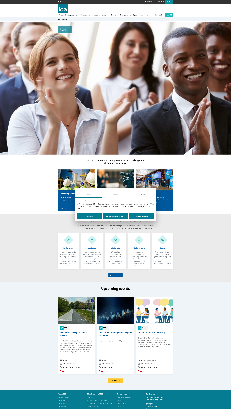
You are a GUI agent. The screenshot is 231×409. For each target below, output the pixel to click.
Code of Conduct (93, 407)
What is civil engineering (68, 15)
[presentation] (68, 248)
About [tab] (142, 195)
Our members (62, 401)
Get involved (157, 15)
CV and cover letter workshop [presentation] (151, 332)
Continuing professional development (100, 403)
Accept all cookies (141, 216)
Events (113, 15)
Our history (62, 403)
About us (144, 15)
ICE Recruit (120, 407)
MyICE (169, 2)
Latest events (115, 275)
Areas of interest (100, 15)
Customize (115, 216)
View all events (115, 380)
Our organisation (63, 397)
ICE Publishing (121, 403)
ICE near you (149, 2)
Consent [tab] (88, 195)
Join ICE (169, 15)
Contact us (160, 2)
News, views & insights (128, 15)
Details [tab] (115, 195)
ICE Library (120, 401)
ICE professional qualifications (97, 401)
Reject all (89, 216)
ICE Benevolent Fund (124, 397)
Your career (85, 15)
